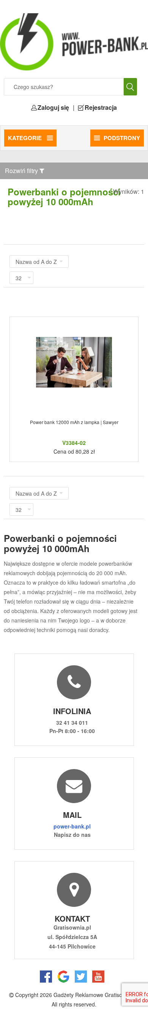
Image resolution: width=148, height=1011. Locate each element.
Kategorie (25, 138)
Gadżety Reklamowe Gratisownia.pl (96, 995)
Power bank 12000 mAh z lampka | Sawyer (74, 422)
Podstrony (122, 138)
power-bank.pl (72, 826)
